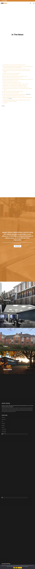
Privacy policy (20, 567)
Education (3, 425)
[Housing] (17, 293)
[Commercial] (17, 316)
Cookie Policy (4, 433)
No (16, 567)
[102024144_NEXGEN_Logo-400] (4, 3)
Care (2, 421)
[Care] (17, 339)
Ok (14, 567)
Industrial (3, 423)
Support (3, 427)
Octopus (23, 95)
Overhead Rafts (18, 243)
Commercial (3, 419)
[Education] (17, 362)
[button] (30, 3)
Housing (3, 417)
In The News (4, 429)
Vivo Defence (5, 102)
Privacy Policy (4, 431)
